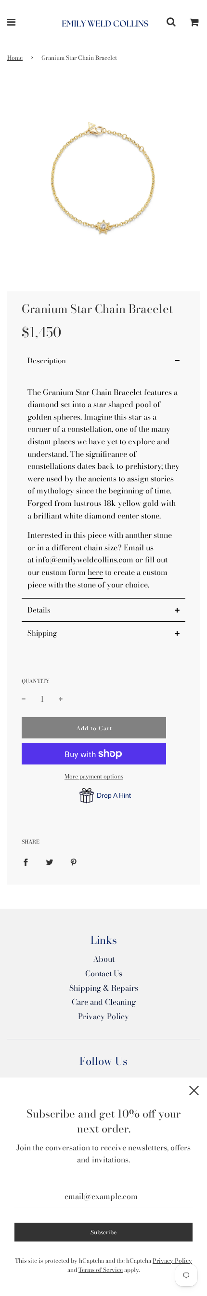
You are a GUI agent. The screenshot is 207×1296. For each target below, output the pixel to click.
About (104, 959)
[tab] (103, 360)
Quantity (36, 681)
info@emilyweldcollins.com (84, 559)
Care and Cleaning (104, 1002)
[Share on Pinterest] (74, 861)
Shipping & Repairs (103, 988)
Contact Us (103, 973)
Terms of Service (100, 1269)
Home (15, 57)
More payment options (94, 776)
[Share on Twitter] (50, 861)
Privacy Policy (103, 1016)
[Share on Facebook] (25, 861)
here (95, 572)
